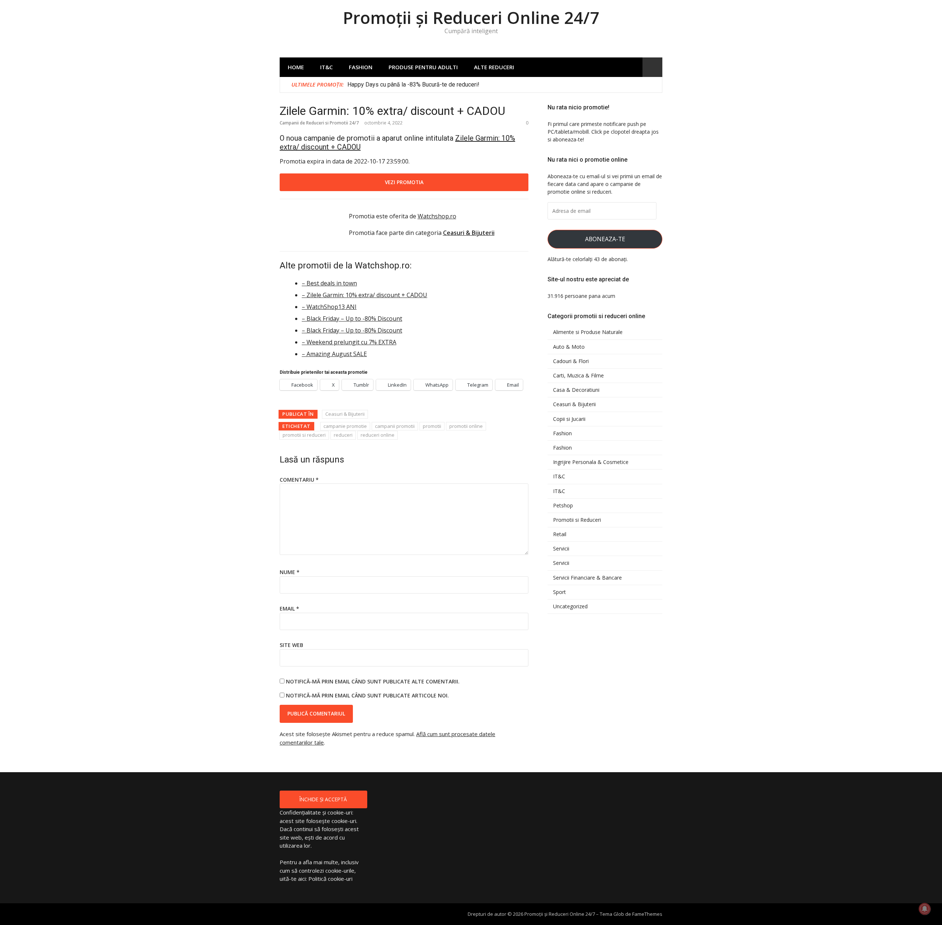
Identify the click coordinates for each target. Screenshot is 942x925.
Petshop (563, 505)
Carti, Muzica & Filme (578, 375)
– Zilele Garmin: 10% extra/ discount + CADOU (364, 295)
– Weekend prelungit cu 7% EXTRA (349, 342)
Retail (559, 534)
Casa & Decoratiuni (576, 390)
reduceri (343, 435)
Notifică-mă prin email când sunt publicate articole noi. (367, 695)
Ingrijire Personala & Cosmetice (590, 462)
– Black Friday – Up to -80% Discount (352, 318)
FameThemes (647, 914)
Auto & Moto (569, 347)
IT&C (326, 67)
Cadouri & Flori (571, 361)
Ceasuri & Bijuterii (345, 414)
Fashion (360, 67)
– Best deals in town (329, 283)
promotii (432, 426)
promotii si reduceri (304, 435)
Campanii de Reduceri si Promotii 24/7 (319, 123)
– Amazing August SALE (334, 354)
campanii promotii (395, 426)
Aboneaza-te (605, 239)
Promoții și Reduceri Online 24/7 (471, 17)
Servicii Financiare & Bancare (587, 577)
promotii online (466, 426)
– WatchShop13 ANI (329, 307)
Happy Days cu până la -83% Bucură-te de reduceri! (413, 84)
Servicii (561, 548)
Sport (559, 592)
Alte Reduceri (494, 67)
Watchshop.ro (437, 216)
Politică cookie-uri (330, 878)
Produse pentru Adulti (423, 67)
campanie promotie (345, 426)
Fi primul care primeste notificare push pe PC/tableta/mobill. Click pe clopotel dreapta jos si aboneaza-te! (603, 131)
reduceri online (377, 435)
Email (289, 608)
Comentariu (299, 479)
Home (296, 67)
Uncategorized (570, 606)
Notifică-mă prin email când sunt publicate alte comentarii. (373, 681)
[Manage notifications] (925, 909)
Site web (291, 644)
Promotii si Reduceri (577, 520)
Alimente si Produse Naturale (588, 332)
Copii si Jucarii (569, 419)
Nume (290, 572)
